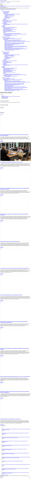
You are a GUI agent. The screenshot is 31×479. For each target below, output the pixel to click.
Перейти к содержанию (3, 0)
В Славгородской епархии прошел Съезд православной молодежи (11, 294)
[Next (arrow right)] (1, 478)
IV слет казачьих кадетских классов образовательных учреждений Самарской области (14, 268)
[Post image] (3, 428)
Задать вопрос (8, 2)
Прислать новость (2, 2)
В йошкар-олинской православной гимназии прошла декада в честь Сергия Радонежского (15, 376)
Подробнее (1, 140)
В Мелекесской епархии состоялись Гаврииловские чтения (10, 241)
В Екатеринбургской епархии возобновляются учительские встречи (11, 162)
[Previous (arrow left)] (0, 478)
